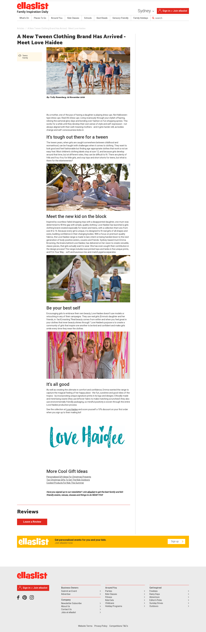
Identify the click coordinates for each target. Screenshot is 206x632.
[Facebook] (19, 598)
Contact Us (66, 609)
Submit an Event (69, 591)
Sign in (166, 10)
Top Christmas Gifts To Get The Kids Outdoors (68, 480)
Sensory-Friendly (120, 18)
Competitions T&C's (118, 626)
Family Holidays (140, 18)
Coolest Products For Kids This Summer (65, 483)
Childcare (109, 603)
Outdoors (153, 606)
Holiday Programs (113, 606)
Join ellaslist (180, 10)
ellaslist (91, 492)
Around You (56, 18)
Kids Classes (73, 18)
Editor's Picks (155, 600)
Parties (108, 591)
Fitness (108, 597)
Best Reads (102, 18)
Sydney (145, 10)
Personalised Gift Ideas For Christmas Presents (68, 477)
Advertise (65, 594)
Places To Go (40, 18)
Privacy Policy (100, 626)
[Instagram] (32, 598)
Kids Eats (109, 600)
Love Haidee (72, 409)
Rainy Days (154, 594)
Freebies (153, 591)
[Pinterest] (25, 598)
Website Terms (85, 626)
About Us (65, 606)
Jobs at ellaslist (68, 612)
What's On (24, 18)
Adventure (154, 597)
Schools (88, 18)
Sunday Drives (156, 603)
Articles (20, 28)
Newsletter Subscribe (71, 603)
